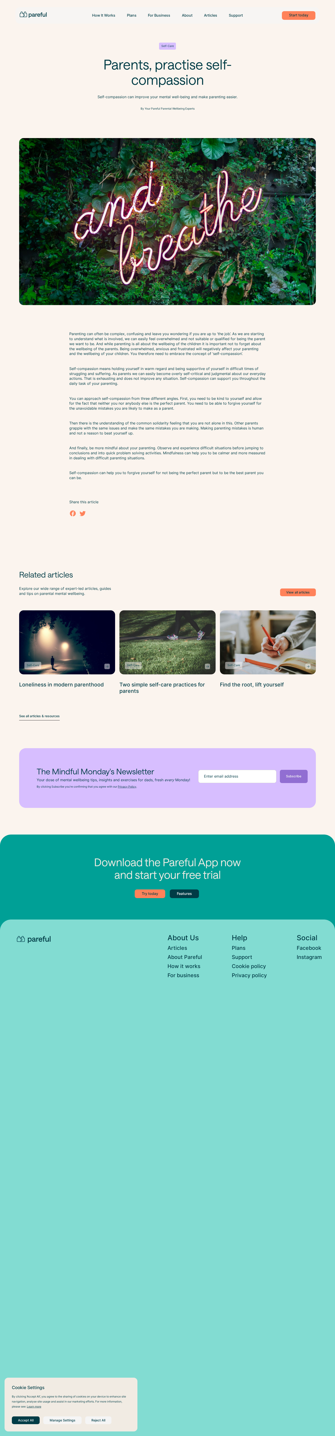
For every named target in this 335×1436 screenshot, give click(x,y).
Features (184, 893)
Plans (132, 15)
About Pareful (185, 957)
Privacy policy (249, 975)
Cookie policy (249, 966)
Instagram (309, 957)
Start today (298, 15)
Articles (210, 15)
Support (236, 15)
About (187, 15)
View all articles (298, 592)
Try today (150, 893)
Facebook (309, 948)
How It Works (103, 15)
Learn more (34, 1406)
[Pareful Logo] (33, 14)
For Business (159, 15)
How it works (184, 966)
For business (183, 975)
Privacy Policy (127, 786)
